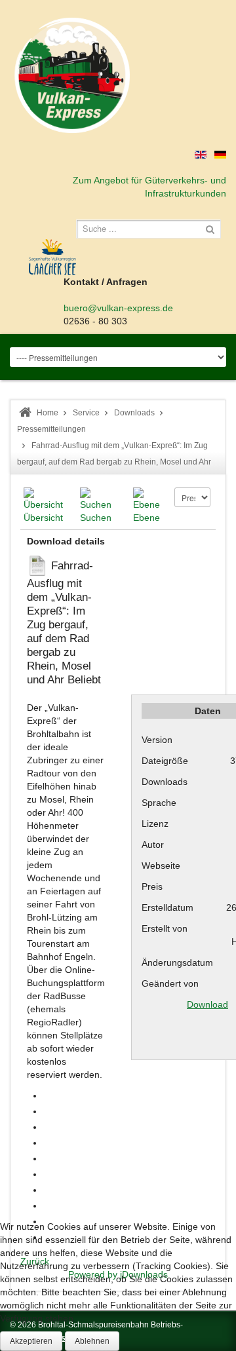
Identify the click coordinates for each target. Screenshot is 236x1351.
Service (86, 412)
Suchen (95, 517)
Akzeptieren (31, 1341)
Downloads (134, 412)
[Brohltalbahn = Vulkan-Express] (72, 75)
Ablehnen (92, 1341)
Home (47, 412)
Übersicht (43, 517)
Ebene (146, 517)
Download (207, 1004)
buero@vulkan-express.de (118, 308)
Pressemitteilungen (51, 429)
